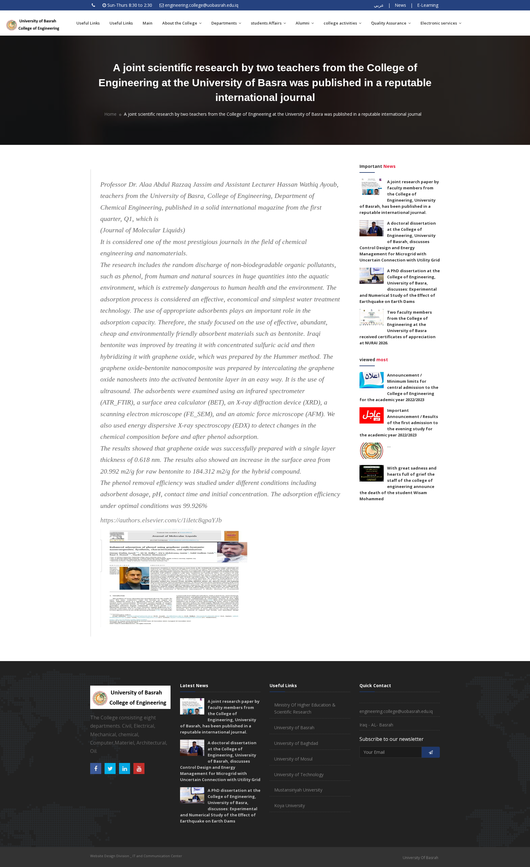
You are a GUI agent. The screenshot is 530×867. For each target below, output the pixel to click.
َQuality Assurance (389, 23)
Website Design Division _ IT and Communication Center (136, 855)
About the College (180, 23)
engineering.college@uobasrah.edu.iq (201, 5)
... (389, 445)
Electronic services (439, 23)
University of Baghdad (296, 743)
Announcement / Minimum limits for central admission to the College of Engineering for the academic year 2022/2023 (398, 387)
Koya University (289, 805)
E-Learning (427, 5)
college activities (341, 23)
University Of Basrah (420, 857)
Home (110, 114)
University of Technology (299, 774)
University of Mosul (293, 759)
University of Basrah (294, 727)
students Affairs (266, 23)
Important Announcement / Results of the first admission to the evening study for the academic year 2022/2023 (398, 423)
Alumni (303, 23)
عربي (379, 5)
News (400, 5)
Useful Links (88, 23)
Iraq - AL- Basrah (376, 725)
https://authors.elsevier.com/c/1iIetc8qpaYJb (161, 520)
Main (147, 23)
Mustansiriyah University (298, 790)
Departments (224, 23)
